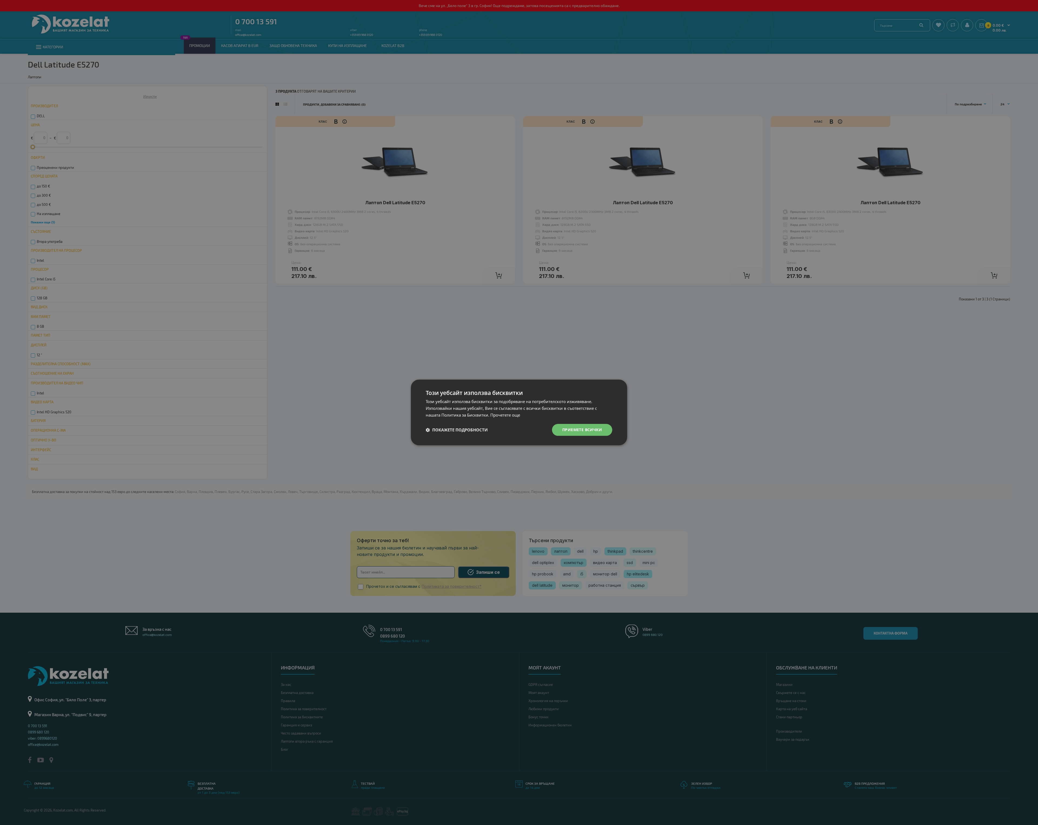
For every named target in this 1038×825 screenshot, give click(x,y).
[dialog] (519, 412)
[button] (457, 429)
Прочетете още (505, 415)
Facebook (33, 802)
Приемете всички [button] (582, 429)
